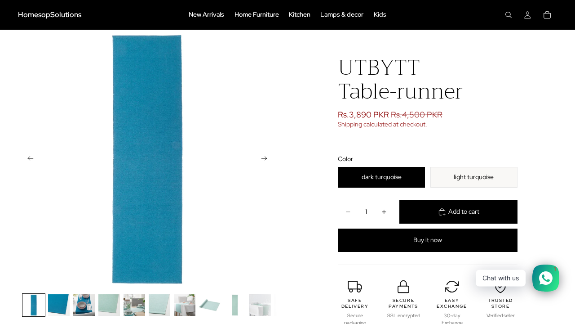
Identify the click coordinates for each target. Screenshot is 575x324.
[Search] (508, 15)
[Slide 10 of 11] (260, 305)
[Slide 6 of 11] (159, 305)
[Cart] (547, 15)
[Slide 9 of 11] (235, 305)
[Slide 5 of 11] (134, 305)
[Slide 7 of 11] (184, 305)
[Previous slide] (28, 159)
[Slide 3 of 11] (84, 305)
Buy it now (427, 240)
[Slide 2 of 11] (59, 305)
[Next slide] (267, 159)
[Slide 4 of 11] (109, 305)
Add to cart (463, 211)
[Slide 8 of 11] (210, 305)
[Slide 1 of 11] (33, 305)
